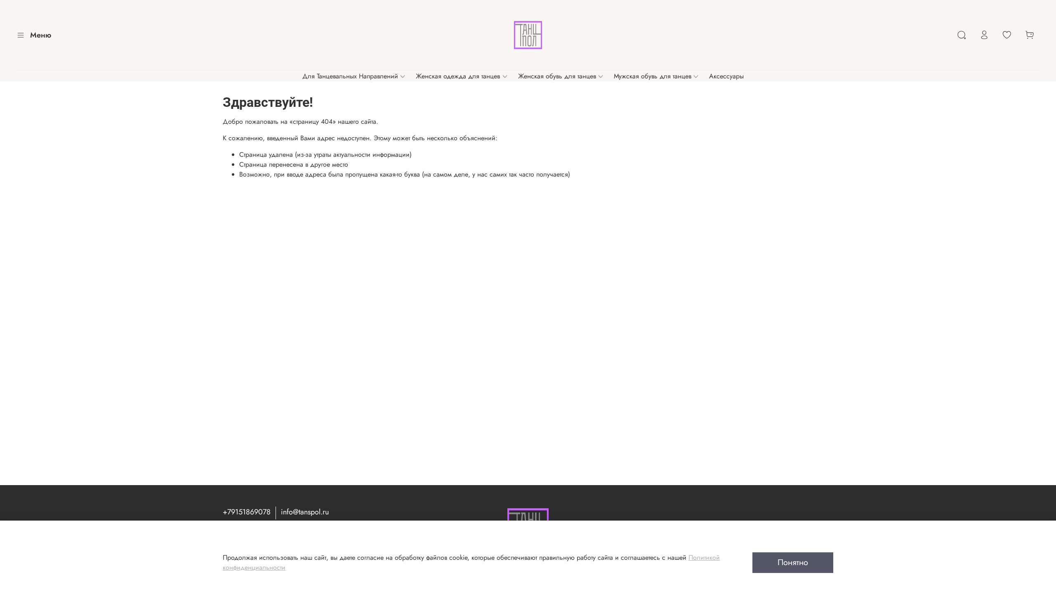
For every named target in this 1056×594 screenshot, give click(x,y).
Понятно (793, 562)
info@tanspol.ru (305, 512)
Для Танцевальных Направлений (350, 76)
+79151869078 (247, 512)
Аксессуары (726, 76)
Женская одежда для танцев (458, 76)
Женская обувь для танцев (557, 76)
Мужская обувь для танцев (652, 76)
